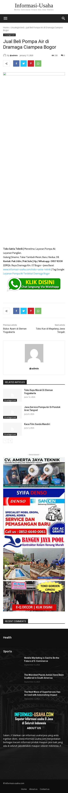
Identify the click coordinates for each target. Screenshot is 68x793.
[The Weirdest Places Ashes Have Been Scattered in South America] (12, 679)
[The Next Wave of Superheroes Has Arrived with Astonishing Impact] (12, 696)
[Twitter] (23, 63)
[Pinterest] (31, 63)
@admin (14, 55)
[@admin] (5, 55)
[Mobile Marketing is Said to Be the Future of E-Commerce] (12, 662)
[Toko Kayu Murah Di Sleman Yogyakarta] (12, 395)
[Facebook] (16, 63)
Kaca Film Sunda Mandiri (37, 424)
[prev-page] (5, 441)
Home (6, 27)
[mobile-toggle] (5, 18)
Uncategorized (17, 27)
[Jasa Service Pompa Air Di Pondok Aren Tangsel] (12, 412)
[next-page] (10, 441)
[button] (63, 18)
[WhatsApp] (38, 63)
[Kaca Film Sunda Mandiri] (12, 429)
